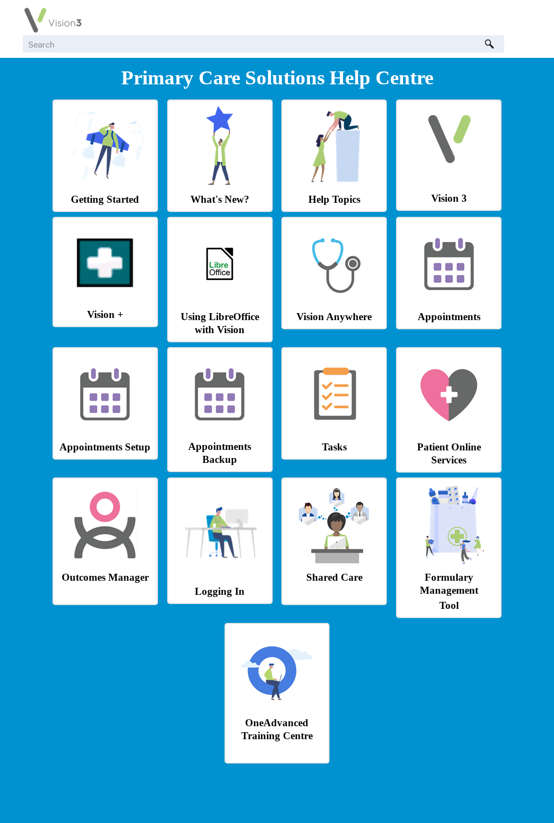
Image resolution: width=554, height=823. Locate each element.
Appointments (449, 316)
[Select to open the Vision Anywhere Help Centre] (334, 301)
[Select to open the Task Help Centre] (334, 431)
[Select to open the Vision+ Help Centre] (105, 284)
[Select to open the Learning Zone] (277, 707)
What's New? (219, 199)
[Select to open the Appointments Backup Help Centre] (219, 431)
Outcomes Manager (105, 577)
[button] (489, 43)
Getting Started (105, 199)
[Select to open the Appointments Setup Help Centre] (105, 431)
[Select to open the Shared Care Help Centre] (334, 562)
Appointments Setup (105, 447)
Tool (449, 605)
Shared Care (334, 577)
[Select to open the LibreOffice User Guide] (219, 285)
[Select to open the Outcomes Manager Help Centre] (105, 562)
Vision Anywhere (334, 316)
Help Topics (334, 199)
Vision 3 (449, 198)
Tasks (334, 447)
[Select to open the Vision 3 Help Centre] (449, 167)
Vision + (105, 314)
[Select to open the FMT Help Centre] (449, 562)
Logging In (220, 591)
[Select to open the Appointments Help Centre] (449, 301)
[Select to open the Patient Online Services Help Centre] (449, 431)
